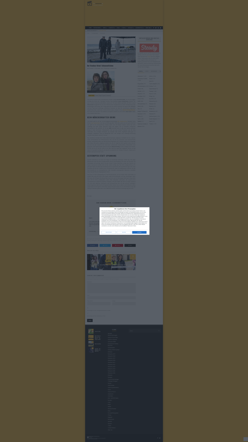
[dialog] (124, 221)
